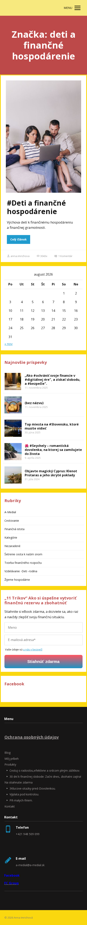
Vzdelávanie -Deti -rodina (20, 571)
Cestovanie (11, 520)
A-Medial (10, 512)
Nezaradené (12, 546)
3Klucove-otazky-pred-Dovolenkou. (33, 788)
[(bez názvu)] (13, 404)
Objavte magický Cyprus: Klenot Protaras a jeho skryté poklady (51, 473)
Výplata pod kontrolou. (24, 794)
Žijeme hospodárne (17, 580)
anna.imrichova (20, 256)
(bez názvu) (34, 403)
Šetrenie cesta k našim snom (23, 554)
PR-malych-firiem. (21, 800)
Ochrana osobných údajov (31, 737)
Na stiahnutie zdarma (18, 782)
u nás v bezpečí (32, 649)
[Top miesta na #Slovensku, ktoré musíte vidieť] (13, 428)
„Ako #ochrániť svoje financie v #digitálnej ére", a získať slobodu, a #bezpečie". (52, 379)
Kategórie (10, 537)
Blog (7, 752)
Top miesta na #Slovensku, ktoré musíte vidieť (52, 426)
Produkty (10, 764)
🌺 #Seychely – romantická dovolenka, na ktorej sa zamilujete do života (53, 449)
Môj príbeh (11, 759)
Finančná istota (14, 529)
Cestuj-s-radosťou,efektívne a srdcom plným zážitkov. (45, 770)
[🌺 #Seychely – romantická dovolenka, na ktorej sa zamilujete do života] (13, 451)
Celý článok (18, 239)
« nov (8, 344)
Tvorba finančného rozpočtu (23, 563)
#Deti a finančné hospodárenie (36, 207)
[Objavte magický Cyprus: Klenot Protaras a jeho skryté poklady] (13, 475)
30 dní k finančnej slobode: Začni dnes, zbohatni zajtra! (45, 776)
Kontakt (9, 806)
